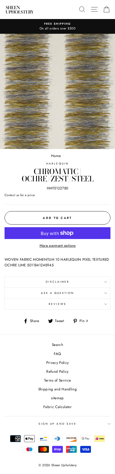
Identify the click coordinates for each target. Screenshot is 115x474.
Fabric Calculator (57, 406)
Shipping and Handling (57, 389)
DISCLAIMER (58, 282)
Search (57, 344)
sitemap (57, 398)
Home (56, 155)
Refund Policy (57, 371)
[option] (57, 26)
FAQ (57, 353)
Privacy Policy (57, 362)
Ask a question (57, 293)
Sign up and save (57, 424)
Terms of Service (57, 380)
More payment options (58, 245)
